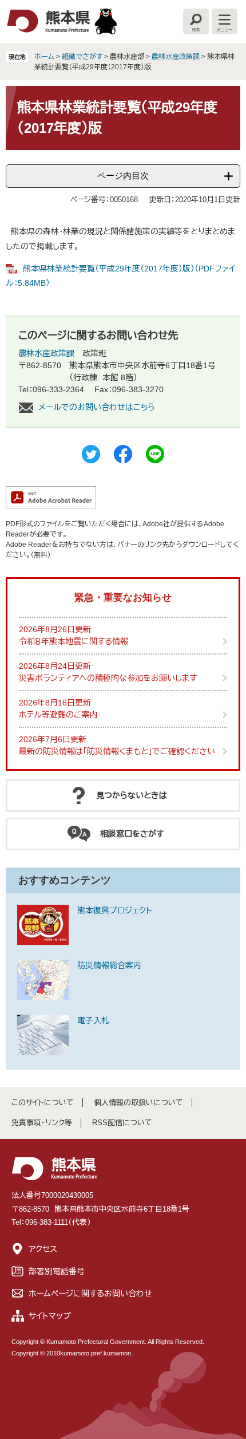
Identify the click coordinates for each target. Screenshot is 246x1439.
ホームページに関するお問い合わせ (90, 1293)
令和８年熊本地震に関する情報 (73, 641)
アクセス (43, 1248)
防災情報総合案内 (109, 965)
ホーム (44, 57)
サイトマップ (50, 1315)
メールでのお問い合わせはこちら (96, 407)
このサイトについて (42, 1102)
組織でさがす (82, 57)
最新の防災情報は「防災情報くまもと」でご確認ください (117, 751)
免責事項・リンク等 (41, 1122)
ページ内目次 (123, 175)
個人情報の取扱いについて (138, 1102)
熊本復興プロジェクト (114, 910)
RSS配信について (122, 1122)
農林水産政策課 (176, 57)
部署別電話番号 (57, 1271)
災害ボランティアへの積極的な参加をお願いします (108, 678)
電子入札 (93, 1020)
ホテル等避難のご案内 (58, 714)
